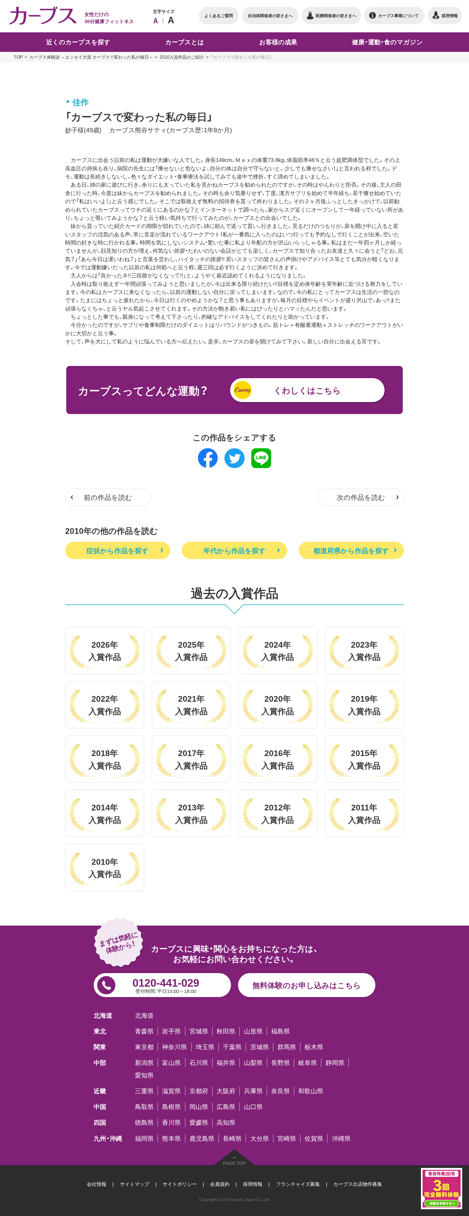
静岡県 (335, 1062)
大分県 (259, 1138)
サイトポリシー (180, 1183)
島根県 (171, 1106)
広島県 (226, 1106)
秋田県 (226, 1031)
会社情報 (96, 1183)
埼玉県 (205, 1046)
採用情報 (252, 1183)
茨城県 (259, 1046)
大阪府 (226, 1090)
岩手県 (171, 1031)
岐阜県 (307, 1062)
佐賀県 (314, 1138)
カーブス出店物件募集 (357, 1183)
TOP (18, 57)
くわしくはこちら (307, 390)
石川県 (198, 1062)
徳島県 (144, 1122)
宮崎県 (286, 1138)
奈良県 (280, 1090)
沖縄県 (341, 1138)
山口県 (253, 1106)
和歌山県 (310, 1090)
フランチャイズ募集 (298, 1183)
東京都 (144, 1046)
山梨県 (253, 1062)
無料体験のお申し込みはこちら (306, 985)
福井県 (226, 1062)
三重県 (144, 1090)
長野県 (280, 1062)
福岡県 (144, 1138)
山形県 (253, 1031)
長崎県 (232, 1138)
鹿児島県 (201, 1138)
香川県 (171, 1122)
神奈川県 (174, 1046)
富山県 (171, 1062)
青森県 (144, 1031)
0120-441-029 (165, 984)
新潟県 (144, 1062)
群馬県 (286, 1046)
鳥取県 (144, 1106)
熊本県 (171, 1138)
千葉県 (232, 1046)
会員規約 (220, 1183)
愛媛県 (198, 1122)
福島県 (280, 1031)
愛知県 (144, 1075)
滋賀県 (171, 1090)
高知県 (226, 1122)
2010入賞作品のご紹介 (182, 57)
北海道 (144, 1015)
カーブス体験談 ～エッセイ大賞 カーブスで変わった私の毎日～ (91, 57)
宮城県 (198, 1031)
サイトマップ (134, 1183)
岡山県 (198, 1106)
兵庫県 (253, 1090)
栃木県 (314, 1046)
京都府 (198, 1090)
